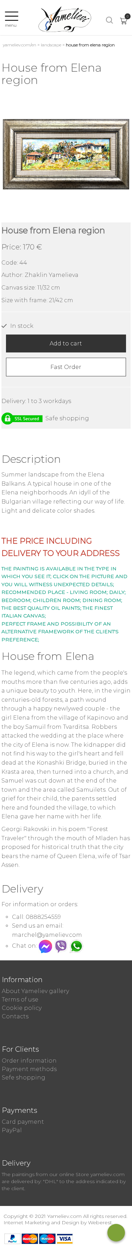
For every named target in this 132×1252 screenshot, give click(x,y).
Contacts (15, 1016)
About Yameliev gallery (35, 991)
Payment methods (29, 1069)
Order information (29, 1060)
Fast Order (65, 367)
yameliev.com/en (19, 44)
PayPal (12, 1130)
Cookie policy (22, 1008)
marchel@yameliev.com (47, 935)
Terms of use (20, 999)
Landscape (51, 44)
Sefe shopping (23, 1077)
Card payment (23, 1121)
